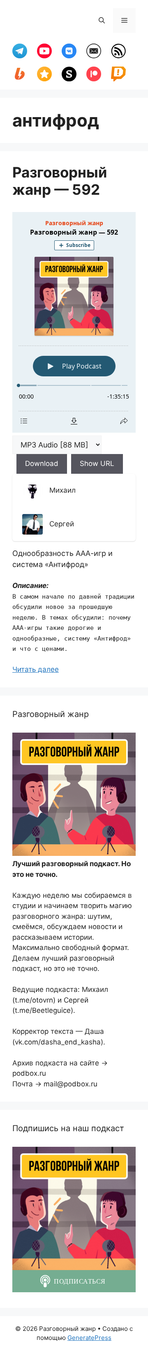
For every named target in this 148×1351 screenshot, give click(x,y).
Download (41, 463)
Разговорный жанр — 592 (59, 181)
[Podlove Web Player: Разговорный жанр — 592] (74, 322)
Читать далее (35, 669)
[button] (101, 20)
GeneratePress (89, 1338)
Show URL (97, 463)
